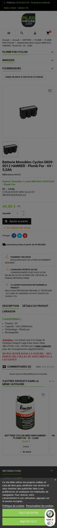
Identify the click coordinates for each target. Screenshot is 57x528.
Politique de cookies (13, 505)
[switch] (50, 523)
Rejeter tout (28, 521)
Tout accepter (28, 513)
